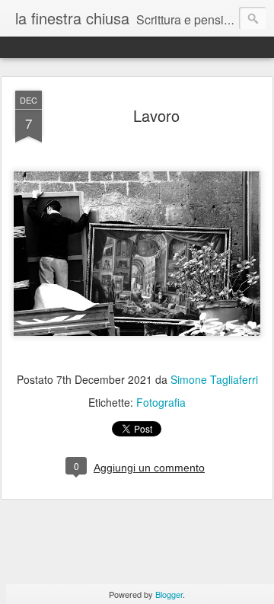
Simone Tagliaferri (214, 379)
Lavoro (156, 115)
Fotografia (161, 402)
